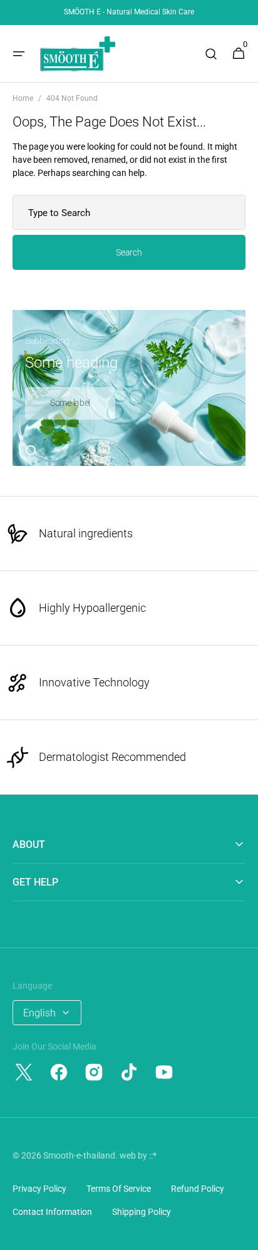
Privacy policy (39, 1189)
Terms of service (118, 1189)
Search (129, 252)
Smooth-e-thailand (79, 1155)
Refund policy (197, 1189)
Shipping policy (141, 1212)
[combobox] (129, 212)
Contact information (52, 1212)
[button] (19, 54)
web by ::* (138, 1155)
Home (23, 98)
